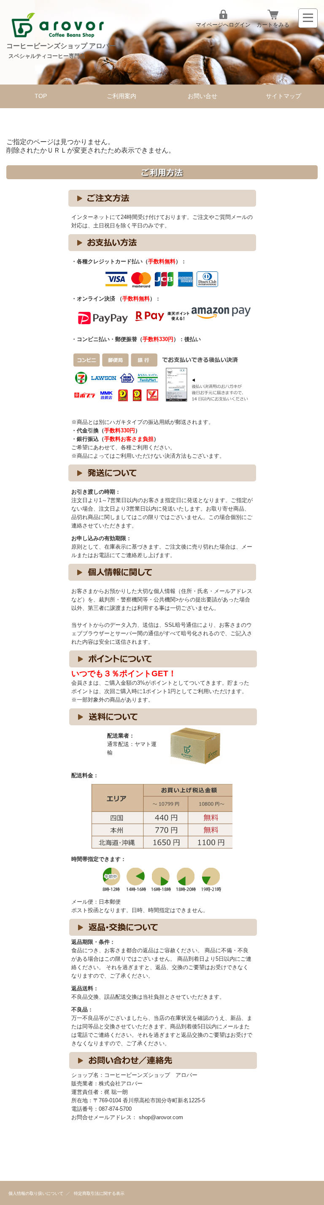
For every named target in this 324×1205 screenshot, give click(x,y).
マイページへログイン (223, 25)
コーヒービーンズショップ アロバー (61, 45)
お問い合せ (202, 96)
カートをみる (272, 25)
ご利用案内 (121, 96)
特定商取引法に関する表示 (99, 1193)
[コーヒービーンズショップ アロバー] (57, 38)
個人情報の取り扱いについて (35, 1193)
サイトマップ (283, 96)
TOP (41, 96)
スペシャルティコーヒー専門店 (46, 56)
